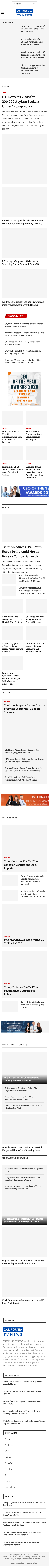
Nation (8, 1457)
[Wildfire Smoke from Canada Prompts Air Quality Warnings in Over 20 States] (24, 288)
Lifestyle (8, 1469)
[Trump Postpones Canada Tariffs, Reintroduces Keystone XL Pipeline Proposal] (10, 880)
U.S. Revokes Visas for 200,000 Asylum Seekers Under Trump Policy (32, 42)
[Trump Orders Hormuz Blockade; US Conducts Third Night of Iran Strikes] (9, 591)
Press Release (11, 1463)
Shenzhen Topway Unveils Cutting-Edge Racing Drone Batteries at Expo (23, 361)
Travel (7, 1481)
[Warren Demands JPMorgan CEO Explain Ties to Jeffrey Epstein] (12, 611)
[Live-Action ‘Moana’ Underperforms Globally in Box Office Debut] (24, 1068)
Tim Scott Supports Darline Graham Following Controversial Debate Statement (24, 709)
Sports (7, 1475)
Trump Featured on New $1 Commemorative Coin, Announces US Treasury (12, 436)
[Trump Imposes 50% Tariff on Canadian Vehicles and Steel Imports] (10, 30)
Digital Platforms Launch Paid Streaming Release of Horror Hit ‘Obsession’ (21, 1098)
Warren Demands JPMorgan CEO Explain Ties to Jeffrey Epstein (23, 352)
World (7, 1451)
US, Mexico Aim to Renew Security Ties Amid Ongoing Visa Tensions (22, 751)
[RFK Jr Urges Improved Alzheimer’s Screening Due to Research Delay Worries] (24, 247)
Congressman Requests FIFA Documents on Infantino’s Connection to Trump (22, 1178)
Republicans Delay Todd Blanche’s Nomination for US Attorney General (21, 778)
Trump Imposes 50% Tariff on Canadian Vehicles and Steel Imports (33, 29)
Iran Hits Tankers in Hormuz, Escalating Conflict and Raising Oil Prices (33, 578)
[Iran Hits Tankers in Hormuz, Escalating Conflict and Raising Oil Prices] (9, 579)
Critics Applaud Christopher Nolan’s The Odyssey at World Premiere (21, 1089)
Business (9, 1445)
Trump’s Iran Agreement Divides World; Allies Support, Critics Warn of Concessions (11, 678)
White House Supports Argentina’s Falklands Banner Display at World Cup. (23, 1187)
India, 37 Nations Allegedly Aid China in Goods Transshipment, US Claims (33, 894)
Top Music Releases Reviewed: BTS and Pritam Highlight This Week (23, 1106)
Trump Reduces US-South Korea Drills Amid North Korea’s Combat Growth (24, 334)
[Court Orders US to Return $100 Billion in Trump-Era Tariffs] (10, 1006)
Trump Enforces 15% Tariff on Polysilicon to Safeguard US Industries (21, 991)
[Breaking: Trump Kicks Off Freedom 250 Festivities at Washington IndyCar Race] (10, 56)
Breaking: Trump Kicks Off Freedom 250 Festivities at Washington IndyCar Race (33, 55)
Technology (10, 1487)
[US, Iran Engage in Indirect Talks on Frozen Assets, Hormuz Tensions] (12, 639)
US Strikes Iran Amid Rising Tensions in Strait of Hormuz (22, 343)
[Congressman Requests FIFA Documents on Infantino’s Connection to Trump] (24, 1209)
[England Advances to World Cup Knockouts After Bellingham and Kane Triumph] (24, 1246)
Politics (8, 1439)
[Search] (46, 13)
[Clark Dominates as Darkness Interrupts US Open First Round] (24, 1286)
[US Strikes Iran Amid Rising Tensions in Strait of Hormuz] (36, 611)
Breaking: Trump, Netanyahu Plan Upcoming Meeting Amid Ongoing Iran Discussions (34, 472)
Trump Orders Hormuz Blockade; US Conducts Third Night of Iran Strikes (32, 591)
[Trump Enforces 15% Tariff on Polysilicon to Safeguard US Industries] (24, 974)
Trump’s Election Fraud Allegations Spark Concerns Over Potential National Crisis (23, 769)
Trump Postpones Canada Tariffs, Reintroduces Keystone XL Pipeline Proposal (32, 880)
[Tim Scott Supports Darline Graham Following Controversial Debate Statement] (10, 69)
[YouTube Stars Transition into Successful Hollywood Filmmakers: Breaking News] (24, 1133)
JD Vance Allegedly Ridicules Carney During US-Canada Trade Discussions (24, 760)
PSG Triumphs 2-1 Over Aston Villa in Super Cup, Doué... (24, 1170)
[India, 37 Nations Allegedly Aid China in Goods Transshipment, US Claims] (10, 895)
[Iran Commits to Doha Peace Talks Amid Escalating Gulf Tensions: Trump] (36, 639)
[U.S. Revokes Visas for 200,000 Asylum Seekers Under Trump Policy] (10, 43)
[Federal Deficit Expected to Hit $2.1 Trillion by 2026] (24, 925)
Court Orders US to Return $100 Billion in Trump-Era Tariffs (32, 1005)
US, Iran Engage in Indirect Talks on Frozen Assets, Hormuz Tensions (24, 325)
